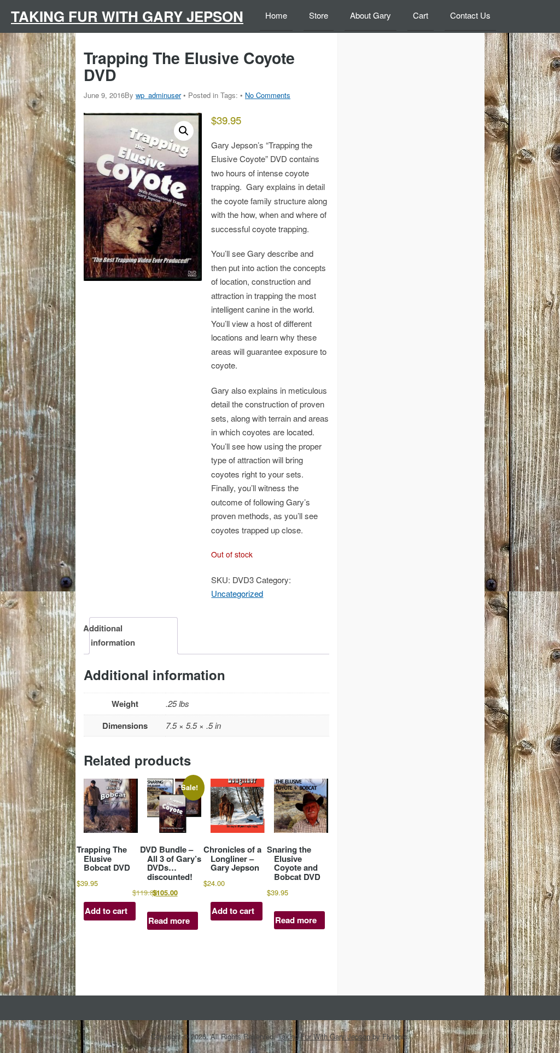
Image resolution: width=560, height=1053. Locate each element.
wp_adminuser (158, 95)
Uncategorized (237, 593)
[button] (184, 131)
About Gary (370, 15)
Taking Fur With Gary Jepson (127, 16)
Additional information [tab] (113, 635)
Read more (169, 920)
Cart (420, 15)
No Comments (267, 95)
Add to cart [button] (106, 911)
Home (276, 15)
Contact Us (470, 15)
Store (318, 15)
